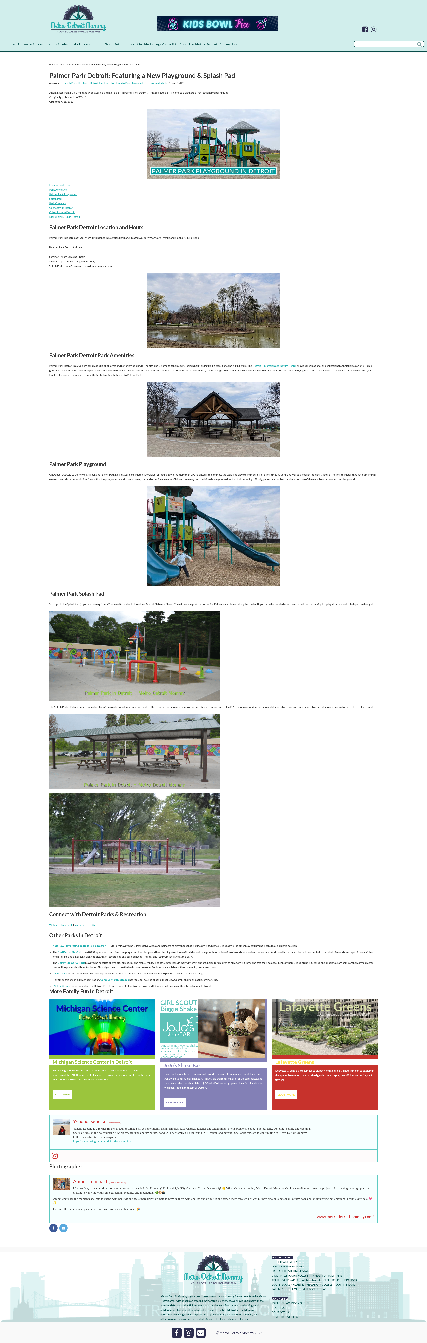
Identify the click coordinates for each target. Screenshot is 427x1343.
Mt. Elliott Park (61, 985)
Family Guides (58, 44)
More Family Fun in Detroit (64, 216)
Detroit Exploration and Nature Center (274, 365)
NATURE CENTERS (323, 1280)
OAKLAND (278, 1270)
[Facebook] (365, 29)
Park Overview (57, 203)
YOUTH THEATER (345, 1284)
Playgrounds (137, 83)
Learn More (62, 1094)
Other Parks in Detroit (62, 212)
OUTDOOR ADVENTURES (288, 1266)
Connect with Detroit (61, 207)
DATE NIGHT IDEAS (314, 1289)
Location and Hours (60, 185)
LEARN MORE (174, 1102)
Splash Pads (70, 83)
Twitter (92, 924)
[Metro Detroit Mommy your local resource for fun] (78, 18)
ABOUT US (278, 1307)
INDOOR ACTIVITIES (285, 1261)
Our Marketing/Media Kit (157, 44)
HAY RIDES (315, 1275)
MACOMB (293, 1270)
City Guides (81, 44)
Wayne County (65, 64)
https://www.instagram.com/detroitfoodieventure (102, 1141)
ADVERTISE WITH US (285, 1316)
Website (54, 924)
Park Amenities (58, 189)
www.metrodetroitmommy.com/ (345, 1216)
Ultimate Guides (31, 44)
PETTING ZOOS (347, 1280)
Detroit (94, 83)
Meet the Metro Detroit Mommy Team (210, 44)
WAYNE (306, 1270)
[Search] (419, 44)
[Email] (63, 1228)
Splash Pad (55, 198)
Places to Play (122, 83)
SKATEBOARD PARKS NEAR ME (291, 1280)
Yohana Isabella (159, 83)
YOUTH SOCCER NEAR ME (288, 1284)
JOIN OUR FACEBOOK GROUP (290, 1303)
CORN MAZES (298, 1275)
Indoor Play (101, 44)
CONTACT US (280, 1312)
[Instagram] (373, 29)
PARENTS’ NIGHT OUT (286, 1289)
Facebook (67, 924)
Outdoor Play (123, 44)
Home (10, 44)
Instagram (80, 924)
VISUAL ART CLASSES (319, 1284)
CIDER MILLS (279, 1275)
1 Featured (83, 83)
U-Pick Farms (333, 1275)
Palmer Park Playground (63, 194)
